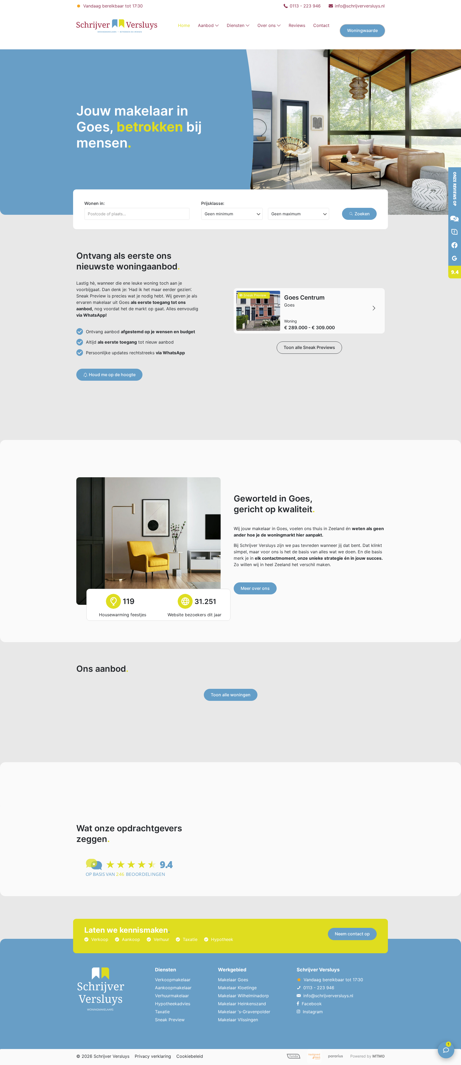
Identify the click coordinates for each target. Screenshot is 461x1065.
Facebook (312, 1003)
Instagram (313, 1011)
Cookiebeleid (189, 1056)
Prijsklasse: (212, 203)
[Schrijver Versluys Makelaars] (450, 285)
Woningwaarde (362, 30)
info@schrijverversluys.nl (360, 6)
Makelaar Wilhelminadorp (243, 995)
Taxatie (162, 1011)
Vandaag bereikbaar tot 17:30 (112, 6)
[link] (208, 44)
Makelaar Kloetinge (237, 987)
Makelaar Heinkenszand (242, 1003)
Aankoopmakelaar (173, 987)
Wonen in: (94, 203)
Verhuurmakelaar (172, 995)
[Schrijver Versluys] (116, 25)
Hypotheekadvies (172, 1003)
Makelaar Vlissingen (238, 1019)
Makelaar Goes (233, 979)
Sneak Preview (170, 1019)
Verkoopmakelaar (172, 979)
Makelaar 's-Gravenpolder (244, 1011)
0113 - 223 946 (305, 6)
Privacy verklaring (153, 1056)
